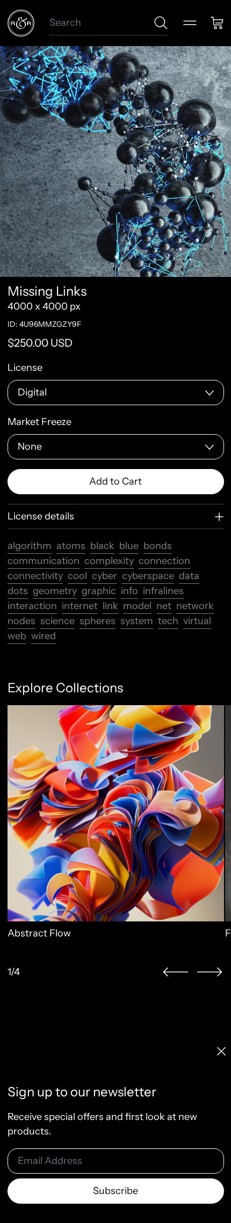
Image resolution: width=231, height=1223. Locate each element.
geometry (55, 591)
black (102, 546)
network (195, 606)
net (163, 606)
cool (77, 576)
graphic (99, 591)
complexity (109, 561)
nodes (21, 621)
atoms (70, 546)
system (136, 621)
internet (80, 606)
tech (168, 621)
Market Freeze (39, 422)
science (57, 621)
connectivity (35, 576)
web (17, 636)
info (129, 591)
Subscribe (115, 1191)
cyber (104, 576)
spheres (98, 621)
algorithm (30, 546)
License (25, 368)
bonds (157, 546)
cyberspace (148, 576)
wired (43, 636)
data (189, 576)
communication (44, 561)
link (110, 606)
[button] (175, 972)
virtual (197, 621)
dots (18, 591)
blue (129, 546)
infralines (163, 591)
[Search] (161, 22)
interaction (32, 606)
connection (164, 561)
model (137, 606)
